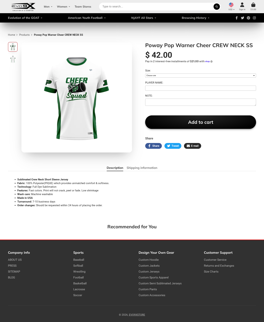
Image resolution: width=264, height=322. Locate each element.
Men (47, 6)
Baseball (78, 259)
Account (242, 6)
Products (24, 34)
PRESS (12, 265)
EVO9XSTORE (137, 314)
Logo (23, 6)
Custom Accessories (152, 295)
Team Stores (83, 6)
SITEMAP (14, 271)
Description (115, 168)
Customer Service (215, 259)
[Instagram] (254, 18)
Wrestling (79, 271)
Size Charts (211, 271)
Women (62, 6)
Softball (78, 265)
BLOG (11, 277)
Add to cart (200, 122)
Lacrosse (79, 289)
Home (11, 34)
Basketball (80, 283)
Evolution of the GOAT (23, 18)
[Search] (217, 6)
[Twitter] (242, 18)
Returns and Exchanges (219, 265)
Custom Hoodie (149, 259)
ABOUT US (15, 259)
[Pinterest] (248, 18)
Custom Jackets (149, 265)
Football (78, 277)
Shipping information (142, 168)
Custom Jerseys (149, 271)
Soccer (77, 295)
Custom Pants (148, 289)
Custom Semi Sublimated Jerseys (160, 283)
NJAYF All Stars (142, 18)
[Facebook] (236, 18)
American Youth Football (85, 18)
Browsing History (194, 18)
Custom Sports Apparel (154, 277)
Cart (253, 6)
